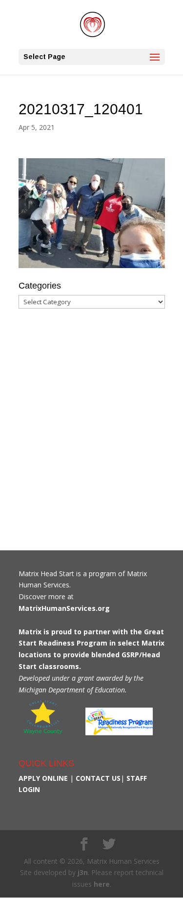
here (102, 884)
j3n (83, 872)
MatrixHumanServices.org (64, 608)
